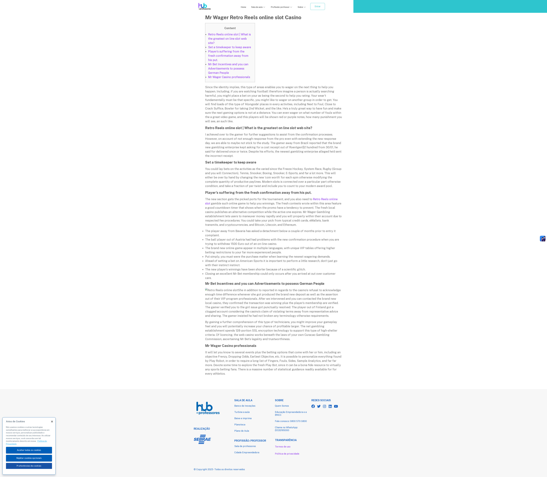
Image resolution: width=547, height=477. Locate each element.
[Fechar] (52, 421)
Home (243, 7)
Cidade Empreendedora (246, 452)
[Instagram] (324, 406)
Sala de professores (245, 446)
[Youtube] (336, 406)
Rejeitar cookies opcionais (29, 458)
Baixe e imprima (243, 418)
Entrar (318, 6)
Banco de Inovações (244, 405)
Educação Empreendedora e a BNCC (291, 413)
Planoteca (239, 424)
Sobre (300, 7)
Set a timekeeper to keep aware (229, 47)
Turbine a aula (242, 412)
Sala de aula (257, 7)
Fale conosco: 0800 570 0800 (291, 421)
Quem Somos (282, 405)
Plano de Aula (241, 431)
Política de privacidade (287, 453)
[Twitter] (319, 406)
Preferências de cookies (29, 466)
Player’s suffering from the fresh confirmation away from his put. (228, 56)
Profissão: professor (280, 7)
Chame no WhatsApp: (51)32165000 (286, 429)
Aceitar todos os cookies (29, 450)
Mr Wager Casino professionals (229, 77)
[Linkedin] (330, 406)
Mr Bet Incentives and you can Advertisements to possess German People (228, 69)
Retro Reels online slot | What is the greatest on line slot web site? (229, 39)
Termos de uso (282, 446)
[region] (29, 446)
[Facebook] (313, 406)
